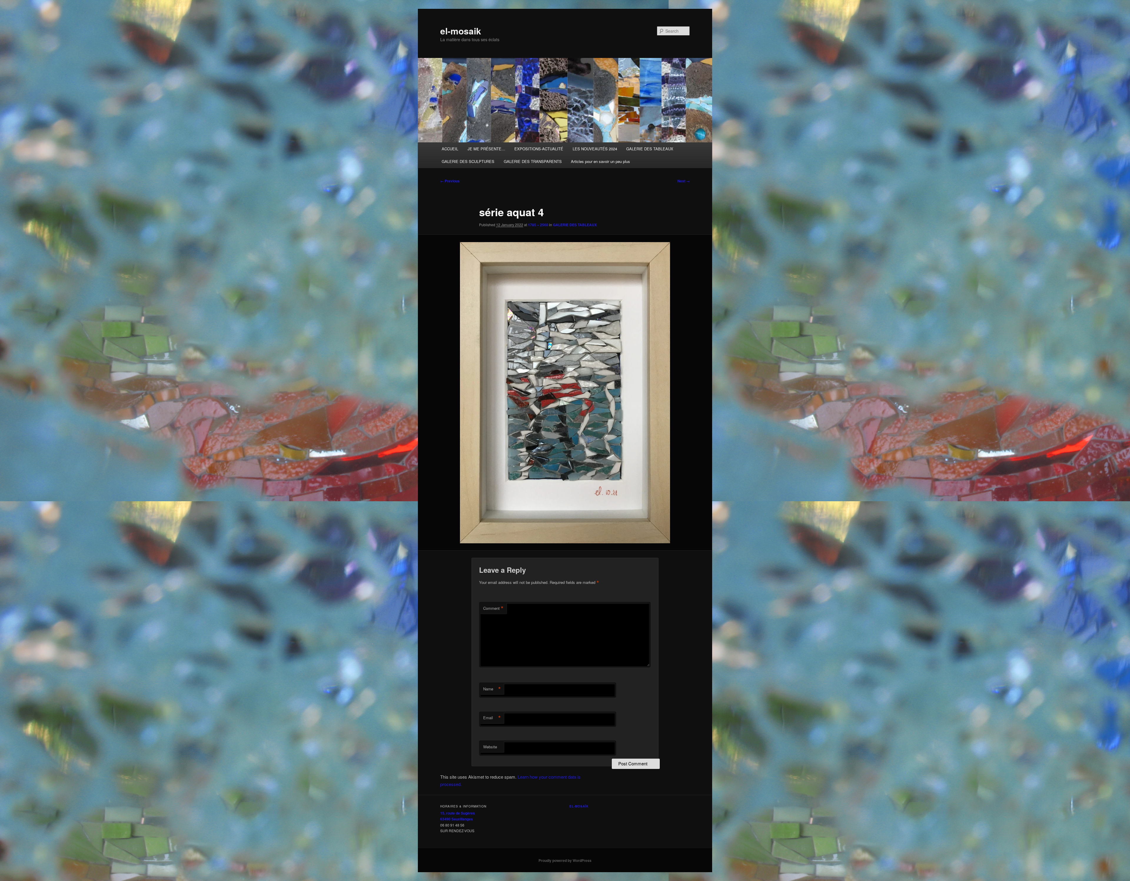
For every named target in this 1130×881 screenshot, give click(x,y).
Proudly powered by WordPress (565, 860)
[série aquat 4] (565, 392)
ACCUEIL (450, 148)
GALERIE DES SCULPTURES (468, 161)
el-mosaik (460, 30)
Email (492, 717)
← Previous (450, 181)
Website (490, 747)
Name (492, 689)
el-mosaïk (579, 806)
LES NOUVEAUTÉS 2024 (595, 148)
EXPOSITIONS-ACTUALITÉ (538, 148)
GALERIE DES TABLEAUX (649, 148)
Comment (493, 608)
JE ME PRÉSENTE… (486, 148)
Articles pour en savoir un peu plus (600, 161)
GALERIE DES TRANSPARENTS (533, 161)
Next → (683, 181)
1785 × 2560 (538, 224)
